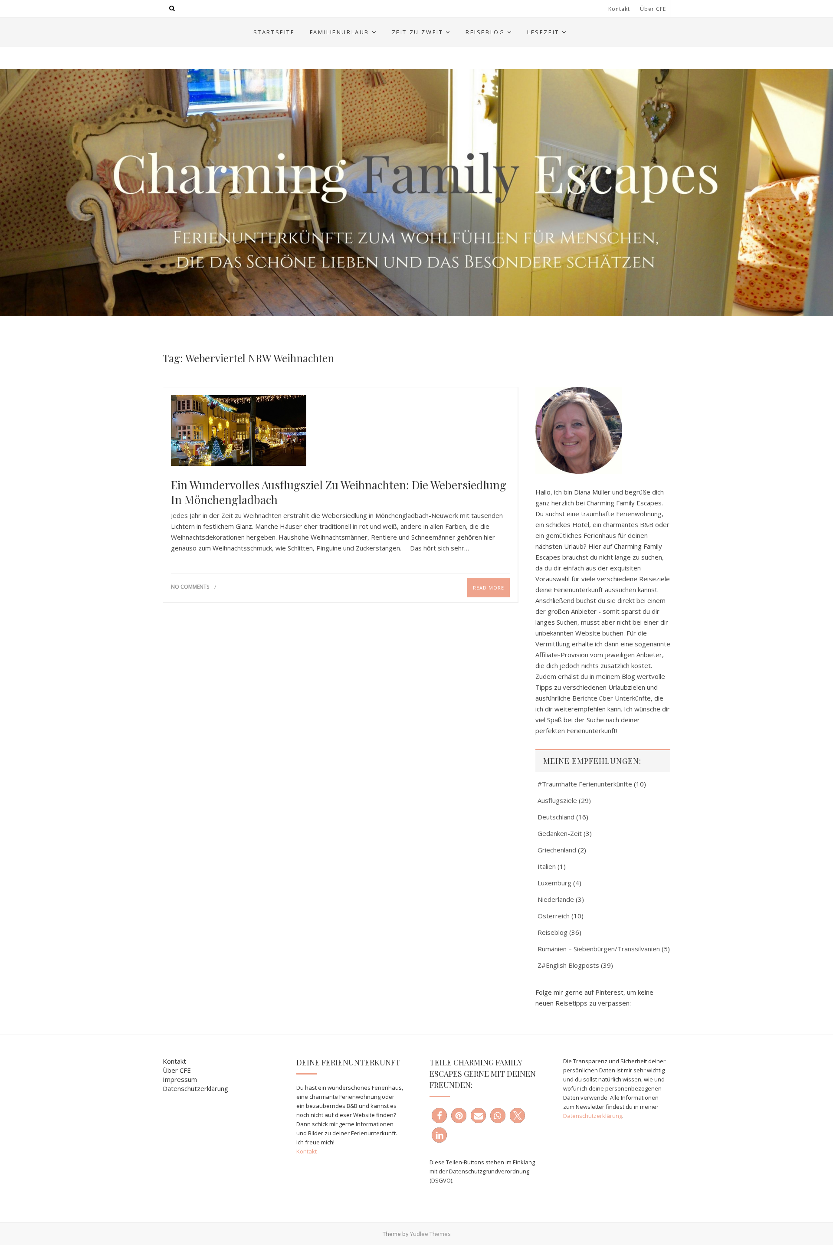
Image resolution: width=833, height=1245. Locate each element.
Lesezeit (543, 32)
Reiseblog (485, 32)
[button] (439, 1115)
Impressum (180, 1079)
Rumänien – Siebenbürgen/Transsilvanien (599, 948)
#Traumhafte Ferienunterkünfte (585, 784)
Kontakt (619, 9)
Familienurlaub (339, 32)
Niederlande (556, 899)
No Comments (190, 586)
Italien (547, 866)
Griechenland (557, 849)
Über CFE (653, 9)
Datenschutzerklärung (195, 1088)
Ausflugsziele (557, 800)
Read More (488, 587)
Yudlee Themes (430, 1234)
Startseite (274, 32)
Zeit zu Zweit (417, 32)
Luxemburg (554, 882)
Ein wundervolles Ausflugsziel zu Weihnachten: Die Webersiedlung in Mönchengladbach (338, 492)
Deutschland (556, 817)
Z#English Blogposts (568, 965)
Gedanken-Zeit (560, 833)
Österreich (554, 915)
